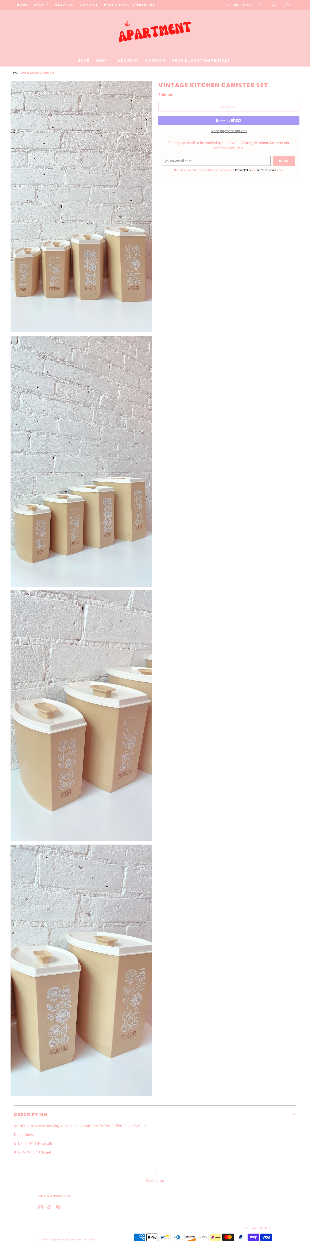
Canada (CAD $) (239, 5)
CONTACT (89, 5)
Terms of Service (266, 170)
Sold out (229, 107)
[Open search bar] (263, 5)
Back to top (155, 1180)
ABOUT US (64, 5)
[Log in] (276, 5)
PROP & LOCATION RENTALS (129, 5)
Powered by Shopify (83, 1239)
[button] (155, 1114)
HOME (22, 5)
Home (14, 73)
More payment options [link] (229, 131)
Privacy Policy (243, 170)
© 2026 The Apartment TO (53, 1239)
